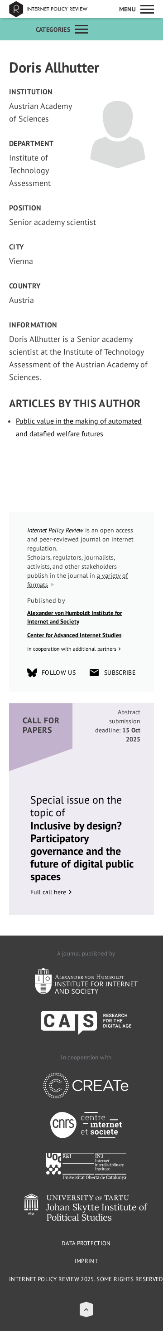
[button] (86, 1309)
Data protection (86, 1243)
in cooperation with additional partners (71, 648)
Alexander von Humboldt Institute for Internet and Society (74, 617)
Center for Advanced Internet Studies (74, 635)
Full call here (48, 892)
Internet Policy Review (54, 9)
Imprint (86, 1261)
